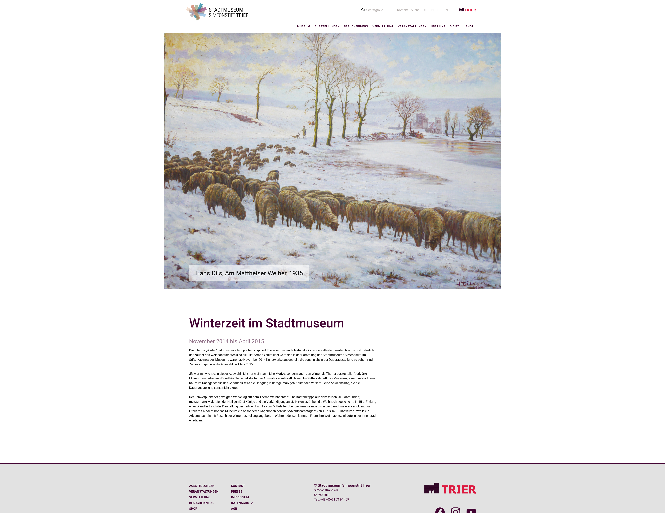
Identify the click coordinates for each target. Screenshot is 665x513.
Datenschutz (242, 503)
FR (438, 10)
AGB (234, 508)
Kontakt (402, 10)
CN (446, 10)
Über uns (438, 26)
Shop (470, 26)
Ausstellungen (327, 26)
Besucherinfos (356, 26)
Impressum (240, 497)
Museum (303, 26)
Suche (415, 10)
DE (425, 10)
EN (432, 10)
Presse (236, 491)
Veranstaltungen (412, 26)
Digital (455, 26)
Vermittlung (383, 26)
